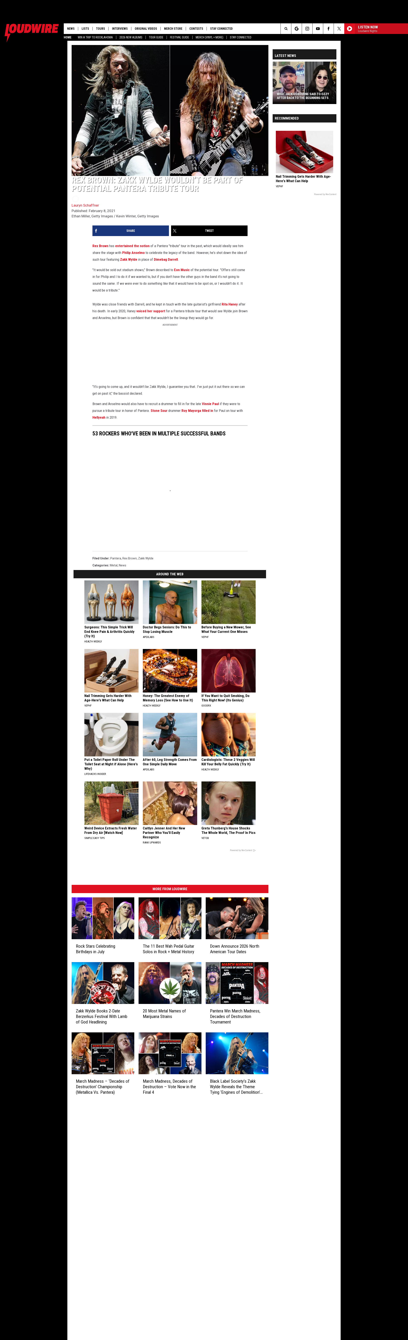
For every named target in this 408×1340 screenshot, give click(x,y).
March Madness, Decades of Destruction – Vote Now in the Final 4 (169, 1087)
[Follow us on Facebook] (328, 28)
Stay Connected (240, 37)
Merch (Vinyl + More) (209, 37)
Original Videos (146, 28)
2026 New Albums (130, 37)
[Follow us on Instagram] (307, 28)
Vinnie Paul (211, 404)
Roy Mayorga (191, 410)
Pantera (115, 558)
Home (67, 37)
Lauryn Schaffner (85, 205)
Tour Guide (156, 37)
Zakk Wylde (128, 259)
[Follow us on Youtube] (318, 28)
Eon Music (182, 270)
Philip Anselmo (133, 253)
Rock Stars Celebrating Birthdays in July (95, 949)
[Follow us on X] (339, 28)
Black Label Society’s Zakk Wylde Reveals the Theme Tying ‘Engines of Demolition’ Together (235, 1087)
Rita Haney (230, 304)
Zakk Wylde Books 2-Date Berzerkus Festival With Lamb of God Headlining (101, 1016)
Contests (196, 28)
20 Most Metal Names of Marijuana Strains (164, 1013)
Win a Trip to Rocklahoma (95, 37)
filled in (207, 410)
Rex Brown (100, 246)
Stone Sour (159, 410)
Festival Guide (179, 37)
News (71, 28)
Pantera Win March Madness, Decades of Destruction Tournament (235, 1016)
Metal (114, 565)
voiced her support (150, 311)
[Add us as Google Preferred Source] (296, 28)
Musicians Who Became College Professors (301, 96)
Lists (85, 28)
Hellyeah (98, 417)
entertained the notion (132, 246)
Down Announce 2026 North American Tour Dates (234, 949)
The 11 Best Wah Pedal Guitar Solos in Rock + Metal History (168, 949)
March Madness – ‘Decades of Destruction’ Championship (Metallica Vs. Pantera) (102, 1087)
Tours (100, 28)
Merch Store (173, 28)
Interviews (120, 28)
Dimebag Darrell (166, 259)
